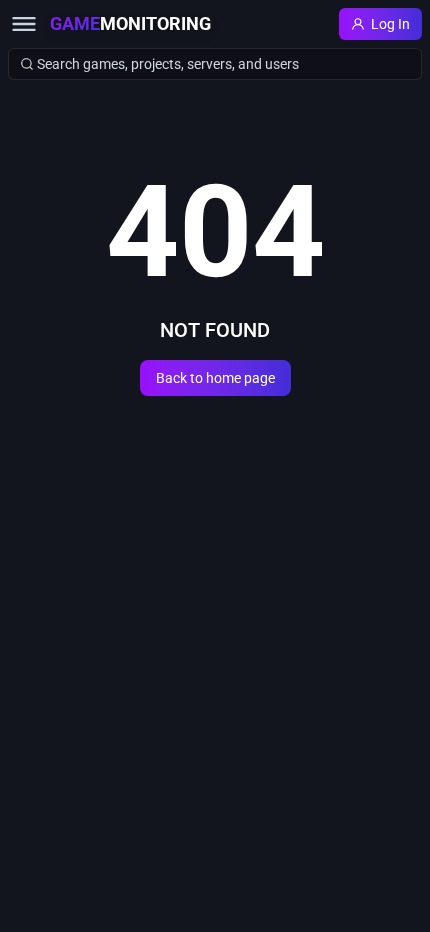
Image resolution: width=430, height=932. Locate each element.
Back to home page (215, 378)
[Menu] (24, 24)
